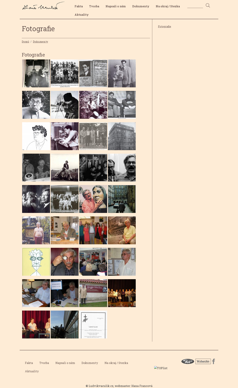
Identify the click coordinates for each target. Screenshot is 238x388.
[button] (36, 74)
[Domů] (44, 4)
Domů (25, 41)
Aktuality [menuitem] (82, 14)
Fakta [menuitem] (79, 6)
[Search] (208, 5)
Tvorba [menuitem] (94, 6)
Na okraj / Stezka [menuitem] (168, 6)
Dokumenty (40, 41)
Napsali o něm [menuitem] (116, 6)
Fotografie (164, 26)
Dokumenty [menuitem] (140, 6)
